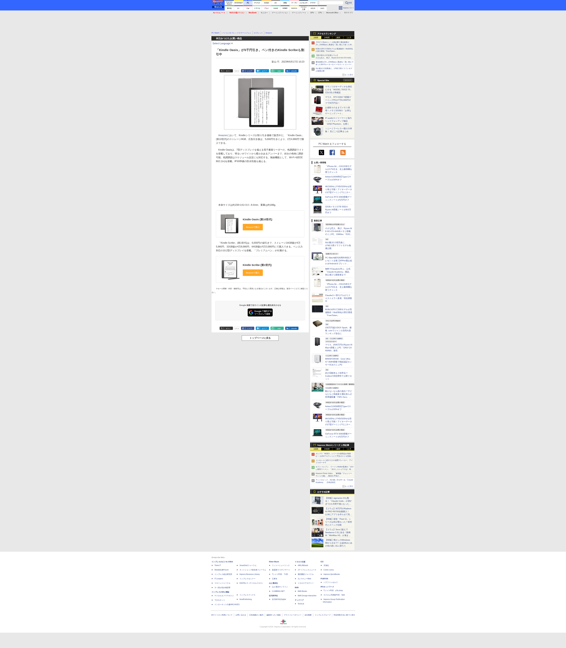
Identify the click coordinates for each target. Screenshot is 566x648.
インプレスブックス (247, 595)
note (279, 71)
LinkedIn (294, 71)
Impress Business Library (250, 574)
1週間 (338, 38)
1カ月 (349, 38)
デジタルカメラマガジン (224, 596)
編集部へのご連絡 (273, 615)
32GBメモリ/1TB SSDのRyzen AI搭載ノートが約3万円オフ (338, 209)
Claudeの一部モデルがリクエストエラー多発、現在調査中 (338, 298)
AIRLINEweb (303, 565)
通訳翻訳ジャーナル (306, 574)
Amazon (222, 135)
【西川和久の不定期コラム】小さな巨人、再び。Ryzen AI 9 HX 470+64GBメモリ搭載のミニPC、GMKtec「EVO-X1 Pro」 (335, 57)
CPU (320, 13)
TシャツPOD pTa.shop (333, 590)
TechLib (301, 604)
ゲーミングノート (299, 13)
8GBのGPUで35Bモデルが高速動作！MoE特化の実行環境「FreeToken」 (338, 312)
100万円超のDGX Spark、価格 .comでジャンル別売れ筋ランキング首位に (338, 330)
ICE (322, 562)
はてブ (264, 71)
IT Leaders (218, 579)
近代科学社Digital (279, 599)
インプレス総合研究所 (223, 574)
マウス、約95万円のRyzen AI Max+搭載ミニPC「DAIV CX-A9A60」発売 (338, 347)
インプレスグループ (323, 615)
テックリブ (299, 600)
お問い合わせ (241, 615)
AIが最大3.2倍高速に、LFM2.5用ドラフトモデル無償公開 (338, 245)
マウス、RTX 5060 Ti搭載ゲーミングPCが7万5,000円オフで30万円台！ (338, 100)
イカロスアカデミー (306, 583)
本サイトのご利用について (221, 615)
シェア (249, 71)
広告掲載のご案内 (256, 615)
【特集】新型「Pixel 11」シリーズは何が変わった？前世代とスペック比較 (338, 522)
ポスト (228, 71)
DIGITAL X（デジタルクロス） (252, 583)
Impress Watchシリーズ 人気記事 (333, 445)
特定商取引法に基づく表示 (344, 615)
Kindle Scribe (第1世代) (257, 265)
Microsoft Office (332, 13)
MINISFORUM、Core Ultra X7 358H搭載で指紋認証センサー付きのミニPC (338, 362)
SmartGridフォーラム (248, 565)
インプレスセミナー (247, 579)
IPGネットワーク (327, 587)
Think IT (217, 565)
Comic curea (329, 570)
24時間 (327, 38)
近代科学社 (273, 596)
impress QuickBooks (332, 574)
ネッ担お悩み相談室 (222, 588)
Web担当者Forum (221, 570)
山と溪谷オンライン (280, 587)
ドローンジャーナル (222, 583)
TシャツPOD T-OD (280, 574)
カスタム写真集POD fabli (334, 595)
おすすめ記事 (323, 492)
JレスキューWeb (304, 579)
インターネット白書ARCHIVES (227, 604)
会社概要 (308, 615)
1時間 (316, 38)
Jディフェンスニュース (307, 570)
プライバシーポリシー (292, 615)
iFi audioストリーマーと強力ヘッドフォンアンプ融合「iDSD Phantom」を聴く (338, 121)
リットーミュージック (281, 565)
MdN (297, 588)
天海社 (326, 565)
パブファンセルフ (331, 582)
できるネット (219, 600)
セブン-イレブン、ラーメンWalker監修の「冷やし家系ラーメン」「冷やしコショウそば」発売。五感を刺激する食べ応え (335, 469)
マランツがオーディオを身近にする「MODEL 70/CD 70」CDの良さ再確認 (338, 89)
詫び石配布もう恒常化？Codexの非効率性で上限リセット (338, 376)
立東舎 (274, 579)
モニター (264, 13)
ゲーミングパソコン (280, 13)
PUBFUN (324, 579)
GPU (312, 13)
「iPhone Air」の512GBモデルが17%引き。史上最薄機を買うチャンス (338, 169)
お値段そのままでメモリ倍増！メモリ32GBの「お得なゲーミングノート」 (338, 110)
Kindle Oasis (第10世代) (257, 219)
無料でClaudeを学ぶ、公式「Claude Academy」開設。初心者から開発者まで (338, 272)
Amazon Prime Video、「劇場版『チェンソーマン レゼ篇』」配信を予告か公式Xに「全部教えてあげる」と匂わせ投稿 (334, 475)
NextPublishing (246, 599)
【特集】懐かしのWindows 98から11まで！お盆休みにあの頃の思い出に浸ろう (338, 543)
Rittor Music (274, 562)
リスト (236, 71)
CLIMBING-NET (278, 591)
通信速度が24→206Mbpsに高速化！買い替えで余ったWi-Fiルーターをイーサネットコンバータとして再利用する (334, 64)
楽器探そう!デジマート (281, 570)
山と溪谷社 (273, 583)
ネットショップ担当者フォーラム (253, 570)
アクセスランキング (326, 33)
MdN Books (302, 591)
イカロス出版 (300, 562)
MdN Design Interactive (307, 596)
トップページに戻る (260, 338)
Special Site (323, 80)
